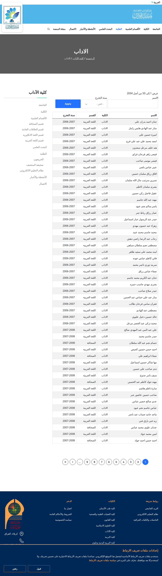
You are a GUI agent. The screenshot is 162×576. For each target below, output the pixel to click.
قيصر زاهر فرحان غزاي (144, 154)
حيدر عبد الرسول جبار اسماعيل (140, 219)
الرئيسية (90, 58)
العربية (157, 2)
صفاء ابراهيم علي (147, 356)
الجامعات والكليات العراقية (146, 520)
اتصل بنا (68, 508)
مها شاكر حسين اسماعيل (143, 362)
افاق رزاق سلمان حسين (144, 173)
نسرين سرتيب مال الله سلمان (141, 180)
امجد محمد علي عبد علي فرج (141, 141)
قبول (39, 568)
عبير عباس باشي (148, 167)
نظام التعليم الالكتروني (32, 170)
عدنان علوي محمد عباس (144, 427)
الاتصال (72, 29)
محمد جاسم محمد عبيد (145, 232)
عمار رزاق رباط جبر (146, 212)
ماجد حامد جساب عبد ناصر (142, 414)
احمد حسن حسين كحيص (144, 349)
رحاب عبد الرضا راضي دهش (142, 238)
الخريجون (39, 159)
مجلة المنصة (59, 29)
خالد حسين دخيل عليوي (144, 317)
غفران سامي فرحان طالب (143, 304)
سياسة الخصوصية (63, 520)
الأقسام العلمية (132, 29)
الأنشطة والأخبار (87, 29)
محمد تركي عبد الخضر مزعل (142, 323)
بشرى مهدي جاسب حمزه (143, 284)
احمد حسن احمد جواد (146, 440)
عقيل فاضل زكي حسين (144, 193)
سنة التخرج (101, 97)
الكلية (146, 29)
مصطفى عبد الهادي (146, 310)
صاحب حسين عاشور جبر (144, 395)
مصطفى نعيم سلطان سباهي (142, 245)
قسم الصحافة (36, 123)
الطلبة (119, 29)
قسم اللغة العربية (34, 140)
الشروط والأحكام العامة (61, 514)
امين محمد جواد (148, 434)
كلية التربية (110, 537)
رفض (14, 568)
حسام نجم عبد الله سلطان (143, 343)
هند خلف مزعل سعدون (144, 147)
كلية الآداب (78, 58)
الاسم (155, 97)
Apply (68, 103)
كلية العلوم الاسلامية (105, 525)
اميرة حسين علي (148, 134)
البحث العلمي (105, 29)
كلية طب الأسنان (107, 508)
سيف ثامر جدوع (148, 375)
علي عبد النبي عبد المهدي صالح (140, 330)
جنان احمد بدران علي (146, 121)
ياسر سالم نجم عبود (146, 206)
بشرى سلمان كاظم (146, 186)
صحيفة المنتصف (35, 164)
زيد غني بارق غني (148, 421)
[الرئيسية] (14, 514)
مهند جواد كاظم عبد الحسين (142, 382)
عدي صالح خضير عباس (144, 401)
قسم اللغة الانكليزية (33, 134)
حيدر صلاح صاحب (147, 291)
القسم (92, 115)
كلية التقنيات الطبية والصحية (102, 514)
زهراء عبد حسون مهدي (145, 225)
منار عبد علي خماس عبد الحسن (140, 297)
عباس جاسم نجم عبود (145, 408)
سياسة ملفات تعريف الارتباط (102, 560)
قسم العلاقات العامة (33, 129)
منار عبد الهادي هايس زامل (143, 128)
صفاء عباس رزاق (148, 271)
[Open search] (48, 29)
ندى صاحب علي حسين (145, 369)
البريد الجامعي (151, 508)
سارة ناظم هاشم (148, 388)
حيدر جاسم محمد (148, 336)
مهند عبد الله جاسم (147, 199)
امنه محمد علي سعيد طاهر (143, 251)
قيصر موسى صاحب (146, 160)
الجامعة (156, 29)
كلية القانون (109, 520)
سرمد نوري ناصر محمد (145, 265)
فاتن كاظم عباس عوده (145, 258)
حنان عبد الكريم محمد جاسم (142, 278)
